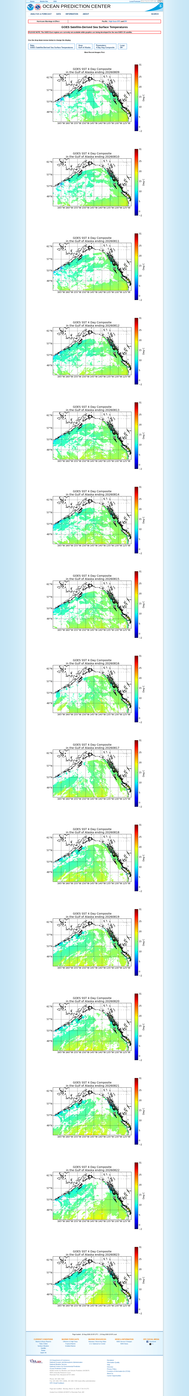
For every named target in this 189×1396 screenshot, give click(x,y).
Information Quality (113, 1362)
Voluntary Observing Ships (97, 1341)
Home (32, 1)
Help (108, 1364)
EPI (125, 21)
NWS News (124, 1344)
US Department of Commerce (60, 1360)
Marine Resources (97, 1339)
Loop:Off (121, 46)
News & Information (124, 1339)
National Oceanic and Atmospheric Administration (68, 9)
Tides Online (43, 1344)
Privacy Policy (111, 1369)
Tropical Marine (70, 1344)
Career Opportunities (114, 1376)
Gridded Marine (70, 1346)
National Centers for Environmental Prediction (65, 1366)
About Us (110, 1373)
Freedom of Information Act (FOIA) (118, 1371)
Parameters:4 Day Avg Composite (104, 46)
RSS (55, 1)
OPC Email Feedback (57, 1383)
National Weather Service (58, 1364)
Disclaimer (110, 1360)
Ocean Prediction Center (77, 6)
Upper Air (43, 1352)
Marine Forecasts (70, 1339)
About (86, 14)
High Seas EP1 (114, 21)
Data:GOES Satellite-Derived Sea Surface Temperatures (50, 46)
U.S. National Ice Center (97, 1344)
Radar (43, 1350)
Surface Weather (43, 1346)
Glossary (110, 1367)
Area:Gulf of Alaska (83, 46)
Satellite (43, 1348)
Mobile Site (44, 1)
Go (160, 1)
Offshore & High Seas (70, 1341)
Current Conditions (43, 1339)
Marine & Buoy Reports (43, 1341)
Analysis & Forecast (41, 14)
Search (155, 14)
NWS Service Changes (124, 1341)
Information (72, 14)
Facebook (152, 1341)
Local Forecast (135, 1)
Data (58, 14)
